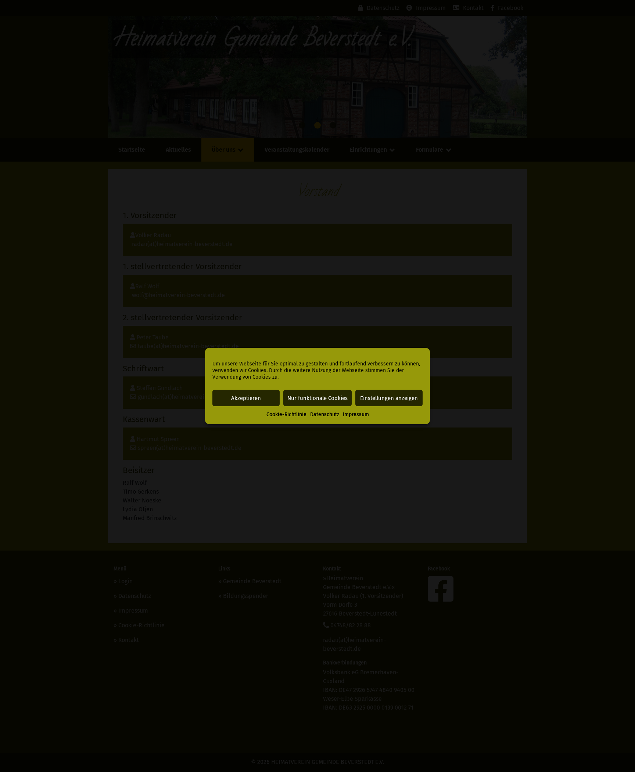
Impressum (356, 414)
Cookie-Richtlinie (286, 414)
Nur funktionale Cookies (317, 398)
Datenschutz (324, 414)
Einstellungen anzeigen (389, 398)
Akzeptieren (246, 398)
